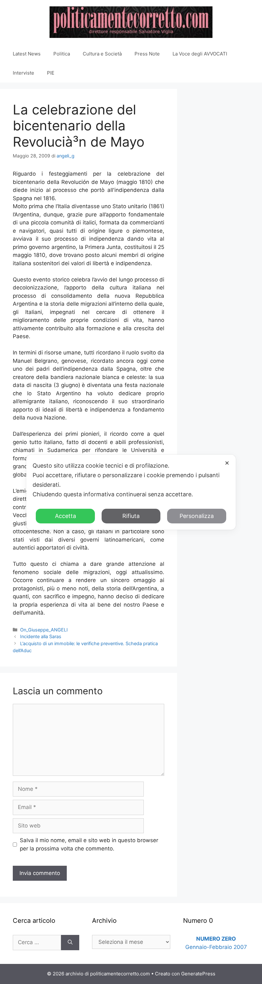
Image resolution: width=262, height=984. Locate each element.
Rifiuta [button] (131, 516)
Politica (61, 54)
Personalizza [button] (197, 516)
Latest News (27, 54)
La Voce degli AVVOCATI (200, 54)
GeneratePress (198, 974)
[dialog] (131, 492)
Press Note (147, 54)
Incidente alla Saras (40, 636)
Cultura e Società (102, 54)
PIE (50, 73)
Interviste (23, 73)
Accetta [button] (65, 516)
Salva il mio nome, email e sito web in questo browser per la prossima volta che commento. (89, 844)
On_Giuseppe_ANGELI (44, 629)
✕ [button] (227, 463)
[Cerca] (70, 942)
